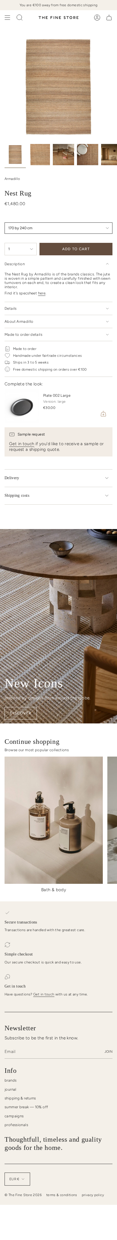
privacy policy (93, 1195)
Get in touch (21, 443)
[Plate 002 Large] (22, 406)
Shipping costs (17, 495)
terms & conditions (61, 1195)
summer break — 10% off (26, 1107)
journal (10, 1089)
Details (11, 308)
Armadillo (12, 179)
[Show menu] (7, 17)
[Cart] (109, 17)
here (42, 293)
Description (15, 264)
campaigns (14, 1116)
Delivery (12, 478)
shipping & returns (20, 1098)
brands (10, 1080)
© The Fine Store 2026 (23, 1195)
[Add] (103, 413)
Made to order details (23, 334)
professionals (16, 1125)
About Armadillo (19, 321)
